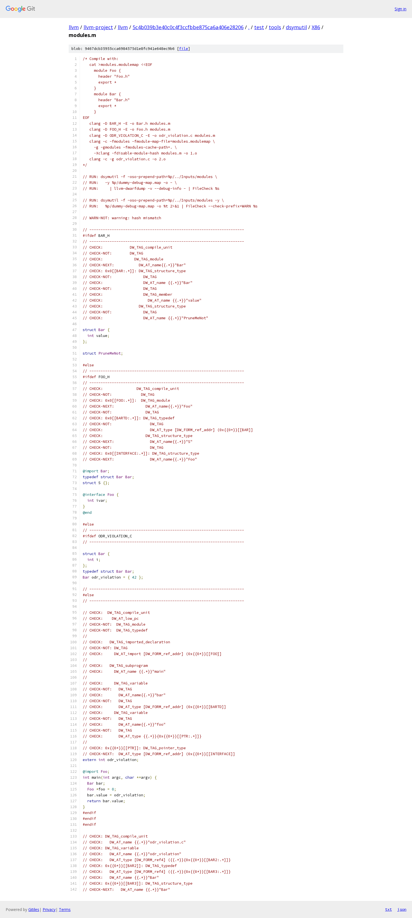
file (183, 48)
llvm (74, 27)
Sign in (400, 8)
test (259, 27)
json (401, 909)
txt (388, 909)
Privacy (49, 909)
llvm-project (98, 27)
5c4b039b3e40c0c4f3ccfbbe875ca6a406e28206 (188, 27)
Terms (65, 909)
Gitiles (33, 909)
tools (275, 27)
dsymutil (296, 27)
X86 (316, 27)
